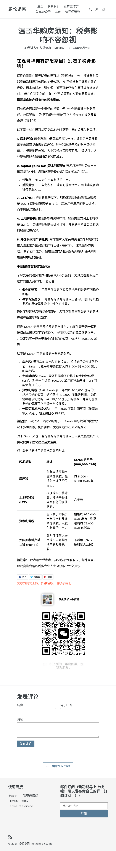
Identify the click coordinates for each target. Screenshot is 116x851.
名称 (20, 705)
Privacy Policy (18, 801)
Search (13, 795)
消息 (20, 719)
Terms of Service (20, 806)
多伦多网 (17, 9)
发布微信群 (30, 795)
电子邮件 (66, 705)
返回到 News (60, 766)
